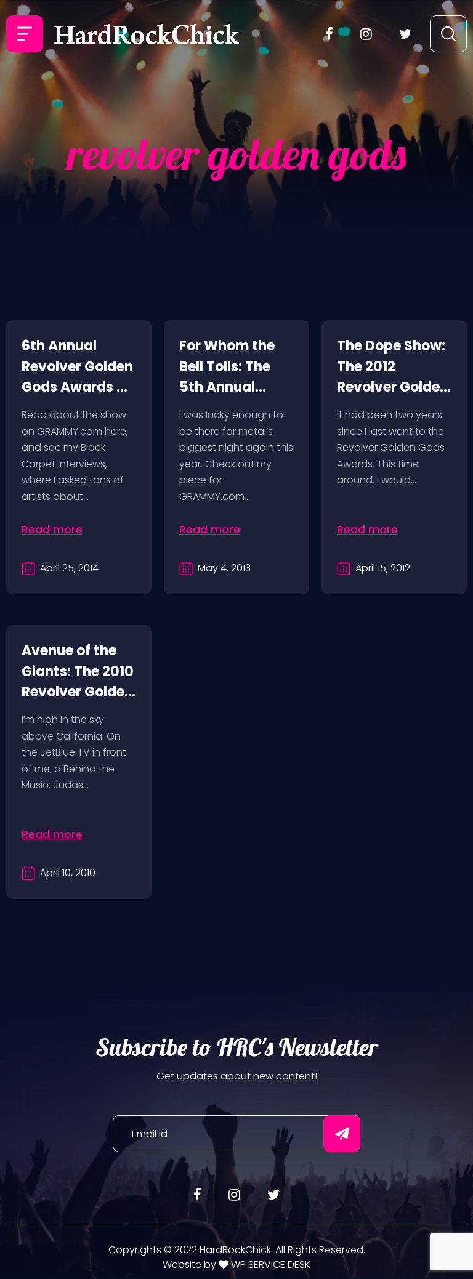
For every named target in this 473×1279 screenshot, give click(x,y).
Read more (52, 529)
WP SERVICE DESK (269, 1264)
